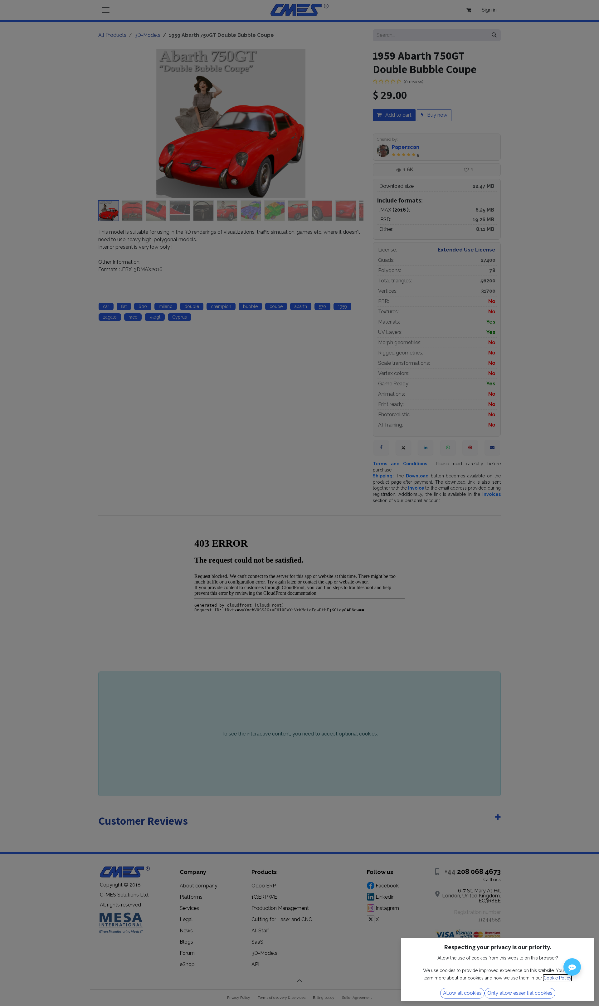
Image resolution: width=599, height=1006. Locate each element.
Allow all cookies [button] (462, 993)
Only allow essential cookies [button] (520, 993)
